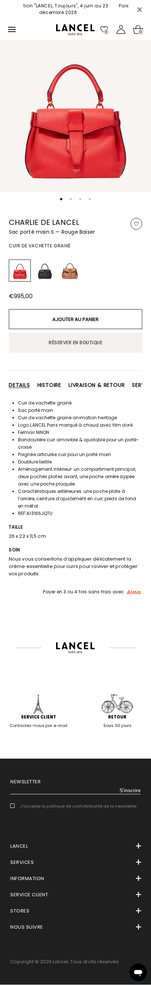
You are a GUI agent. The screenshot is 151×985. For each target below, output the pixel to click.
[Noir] (45, 271)
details (19, 385)
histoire (49, 385)
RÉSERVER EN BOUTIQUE (75, 342)
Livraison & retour (97, 385)
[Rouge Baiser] (20, 271)
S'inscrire (130, 790)
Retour (117, 717)
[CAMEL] (70, 271)
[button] (61, 199)
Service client (38, 717)
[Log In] (121, 29)
